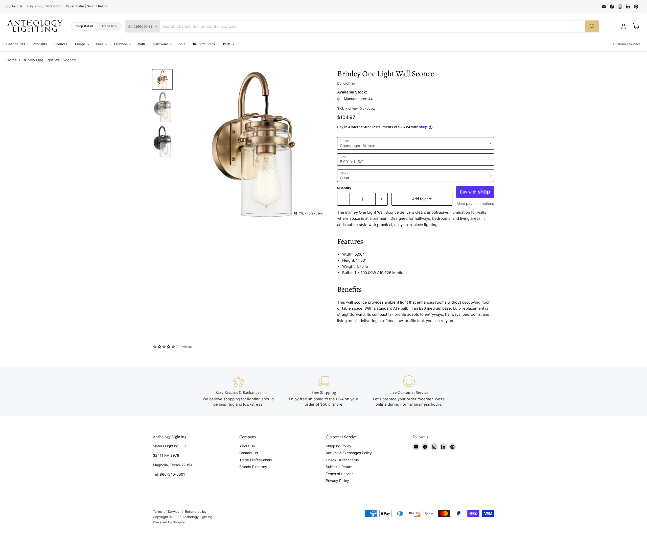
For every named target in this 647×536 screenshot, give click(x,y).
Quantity (344, 188)
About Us (247, 446)
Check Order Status (342, 460)
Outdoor (121, 44)
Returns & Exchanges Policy (349, 453)
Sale (182, 44)
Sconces (60, 44)
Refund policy (195, 511)
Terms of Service (340, 474)
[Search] (592, 26)
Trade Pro (109, 26)
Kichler (348, 83)
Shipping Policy (338, 446)
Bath (141, 44)
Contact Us (14, 6)
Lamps (80, 44)
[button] (323, 347)
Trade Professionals (255, 460)
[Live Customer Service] (409, 391)
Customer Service (627, 44)
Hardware (161, 44)
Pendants (40, 44)
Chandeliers (15, 44)
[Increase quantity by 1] (382, 199)
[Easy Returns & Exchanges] (238, 391)
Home (11, 60)
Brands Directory (253, 467)
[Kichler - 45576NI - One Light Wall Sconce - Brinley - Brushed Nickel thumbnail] (162, 107)
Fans (100, 44)
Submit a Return (339, 467)
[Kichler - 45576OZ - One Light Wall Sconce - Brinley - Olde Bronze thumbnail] (162, 142)
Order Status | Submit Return (87, 6)
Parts (227, 44)
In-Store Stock (204, 44)
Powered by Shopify (169, 522)
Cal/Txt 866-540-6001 (44, 6)
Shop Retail (84, 26)
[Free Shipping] (323, 391)
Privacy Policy (337, 480)
